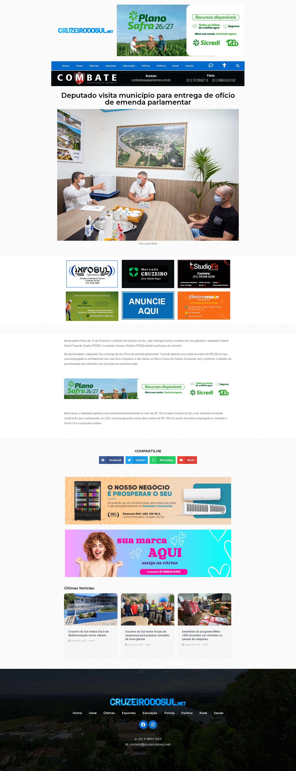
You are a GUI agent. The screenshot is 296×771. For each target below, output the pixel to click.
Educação (129, 65)
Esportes (111, 65)
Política (161, 65)
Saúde (189, 65)
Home (65, 65)
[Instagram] (153, 724)
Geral (79, 65)
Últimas (94, 65)
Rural (175, 65)
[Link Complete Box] (91, 626)
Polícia (146, 65)
